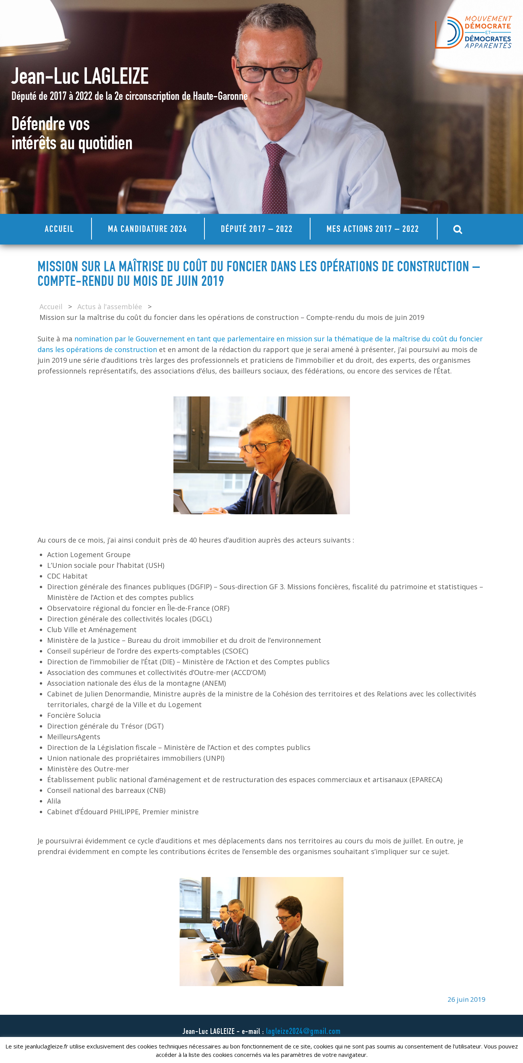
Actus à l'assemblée (109, 306)
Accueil (59, 230)
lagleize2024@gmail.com (303, 1032)
